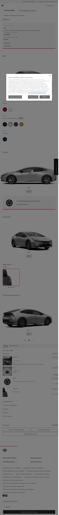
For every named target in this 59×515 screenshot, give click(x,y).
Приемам (45, 97)
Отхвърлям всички (33, 97)
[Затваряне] (50, 75)
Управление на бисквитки (15, 97)
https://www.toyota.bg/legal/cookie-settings (37, 92)
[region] (29, 87)
